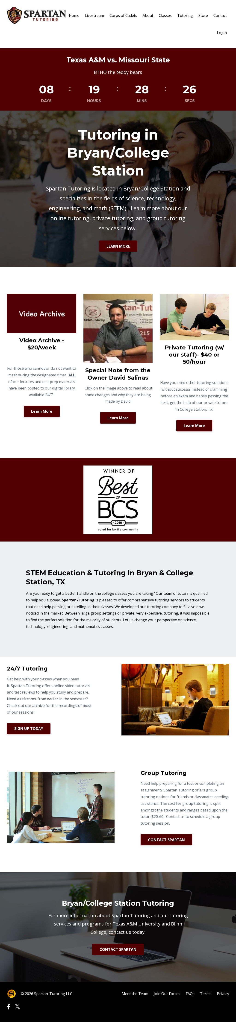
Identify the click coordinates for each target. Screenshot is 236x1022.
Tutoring (185, 15)
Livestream (94, 15)
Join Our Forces (167, 993)
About (148, 15)
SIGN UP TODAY (28, 728)
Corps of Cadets (123, 15)
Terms (205, 993)
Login (222, 32)
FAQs (190, 993)
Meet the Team (135, 993)
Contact (220, 15)
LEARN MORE (118, 246)
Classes (165, 15)
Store (203, 15)
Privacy (223, 993)
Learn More (41, 411)
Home (74, 15)
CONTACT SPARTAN (166, 839)
